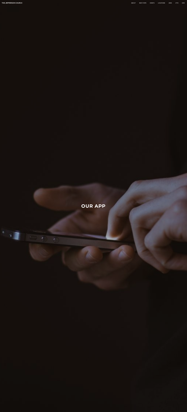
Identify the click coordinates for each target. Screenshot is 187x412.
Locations (161, 3)
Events (152, 3)
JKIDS (170, 3)
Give (183, 3)
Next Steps (142, 3)
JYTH (176, 3)
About (133, 3)
